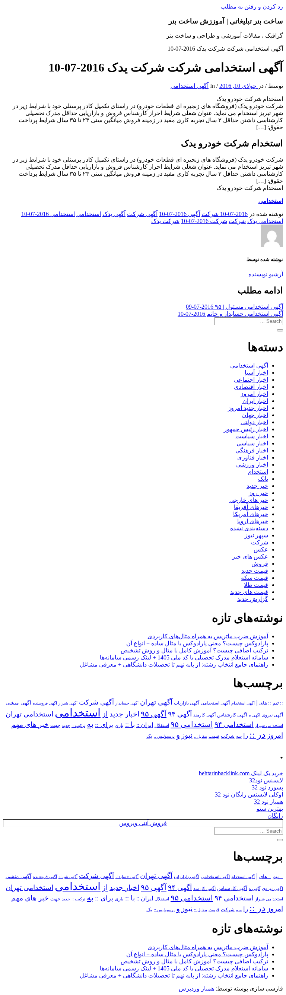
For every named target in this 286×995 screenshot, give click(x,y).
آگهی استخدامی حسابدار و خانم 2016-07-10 (230, 314)
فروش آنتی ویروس (143, 823)
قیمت (214, 736)
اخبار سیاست (251, 436)
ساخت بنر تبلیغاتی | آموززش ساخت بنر (226, 21)
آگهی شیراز (67, 703)
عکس (261, 549)
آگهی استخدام (243, 703)
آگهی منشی (18, 703)
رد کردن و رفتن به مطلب (251, 6)
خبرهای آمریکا (250, 514)
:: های (265, 703)
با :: (130, 724)
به (90, 724)
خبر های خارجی (248, 500)
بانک (263, 479)
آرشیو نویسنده (265, 274)
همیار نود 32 (268, 801)
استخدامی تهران (29, 714)
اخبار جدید (124, 714)
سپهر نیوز (256, 535)
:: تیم (278, 703)
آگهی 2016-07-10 (179, 214)
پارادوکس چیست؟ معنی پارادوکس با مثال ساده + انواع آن (197, 643)
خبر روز (258, 493)
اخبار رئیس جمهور (246, 429)
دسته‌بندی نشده (249, 528)
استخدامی (270, 201)
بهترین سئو (270, 808)
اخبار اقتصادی (251, 387)
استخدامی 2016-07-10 (48, 214)
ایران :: (144, 725)
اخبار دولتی (254, 422)
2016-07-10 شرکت (224, 214)
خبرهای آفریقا (251, 507)
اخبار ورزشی (252, 464)
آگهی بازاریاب (186, 703)
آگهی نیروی (272, 715)
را (245, 735)
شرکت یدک (165, 221)
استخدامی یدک (265, 221)
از (105, 714)
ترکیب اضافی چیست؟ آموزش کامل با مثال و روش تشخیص (194, 650)
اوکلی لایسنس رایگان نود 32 (249, 794)
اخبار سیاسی (252, 443)
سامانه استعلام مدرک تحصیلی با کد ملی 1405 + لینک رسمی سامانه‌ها (184, 657)
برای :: (104, 724)
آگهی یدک (113, 214)
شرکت (237, 221)
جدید (66, 726)
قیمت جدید (254, 571)
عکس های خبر (250, 556)
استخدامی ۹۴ (234, 724)
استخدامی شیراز (269, 725)
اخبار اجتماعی (251, 379)
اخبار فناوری (252, 457)
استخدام (258, 471)
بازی (119, 725)
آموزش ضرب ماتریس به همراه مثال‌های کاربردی (207, 636)
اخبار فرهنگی (251, 450)
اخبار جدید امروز (248, 408)
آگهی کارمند (204, 715)
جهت (55, 725)
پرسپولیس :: (164, 736)
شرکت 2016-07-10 (204, 221)
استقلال (162, 725)
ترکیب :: (78, 725)
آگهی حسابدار (127, 703)
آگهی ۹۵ (153, 714)
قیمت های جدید (249, 592)
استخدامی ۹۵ (192, 724)
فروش (259, 563)
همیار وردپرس (196, 988)
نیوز (187, 735)
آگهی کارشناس (232, 715)
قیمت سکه (254, 578)
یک (149, 736)
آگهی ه (254, 715)
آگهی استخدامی (190, 86)
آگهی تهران (156, 702)
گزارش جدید (252, 599)
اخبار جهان (255, 415)
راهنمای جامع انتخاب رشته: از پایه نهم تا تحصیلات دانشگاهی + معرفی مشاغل (174, 664)
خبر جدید (257, 486)
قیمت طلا (256, 585)
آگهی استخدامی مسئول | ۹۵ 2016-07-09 (234, 306)
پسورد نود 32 (267, 787)
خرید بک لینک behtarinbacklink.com (241, 773)
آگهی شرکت (142, 214)
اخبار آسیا (256, 372)
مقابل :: (200, 736)
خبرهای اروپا (252, 521)
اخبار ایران (255, 401)
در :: (258, 734)
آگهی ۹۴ (180, 714)
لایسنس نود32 (266, 780)
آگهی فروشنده (45, 703)
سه (239, 736)
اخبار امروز (254, 394)
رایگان (275, 816)
